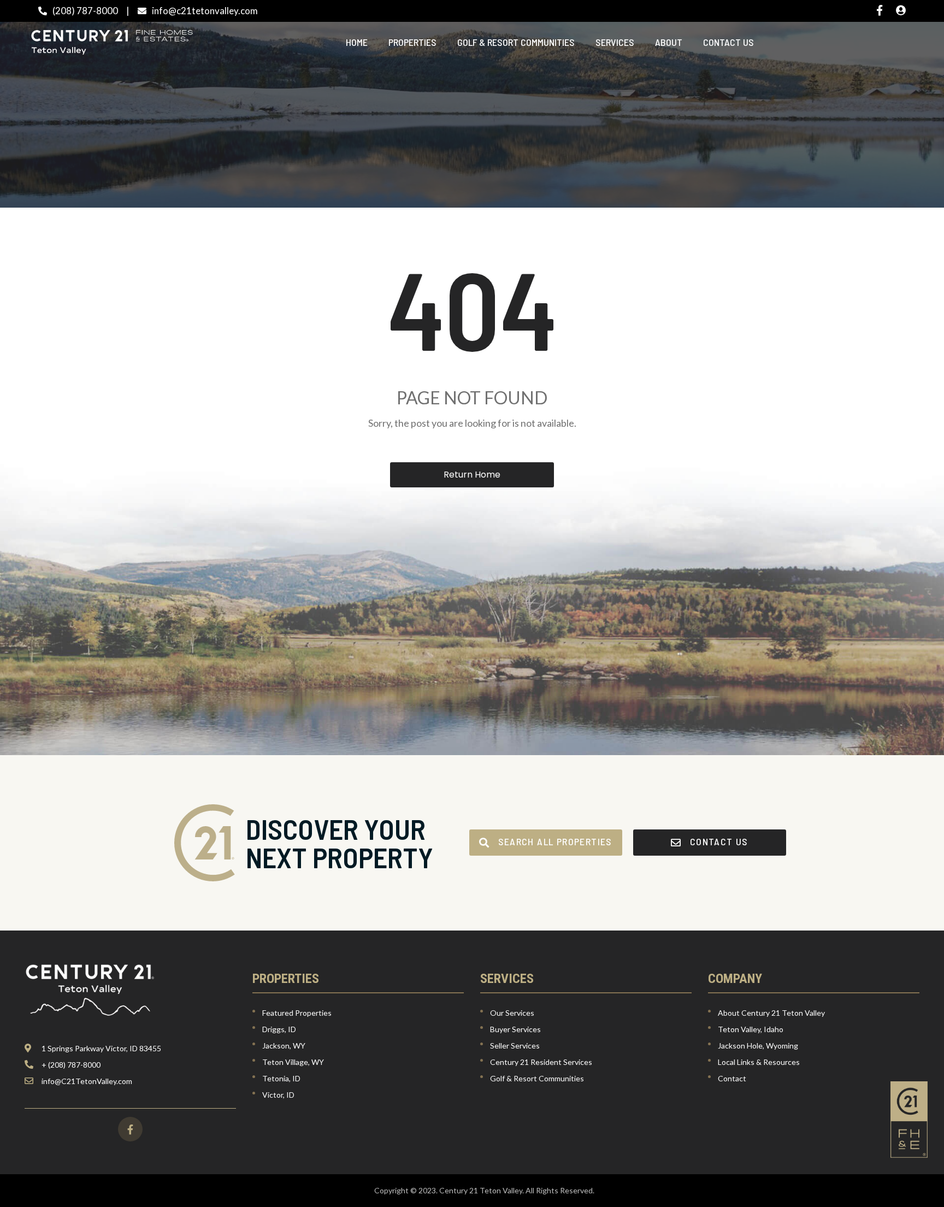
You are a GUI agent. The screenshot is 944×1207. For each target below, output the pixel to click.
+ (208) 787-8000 (71, 1064)
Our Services (512, 1012)
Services (614, 42)
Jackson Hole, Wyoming (758, 1045)
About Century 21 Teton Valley (771, 1012)
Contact (732, 1078)
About (668, 42)
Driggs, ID (279, 1029)
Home (357, 42)
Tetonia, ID (281, 1078)
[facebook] (130, 1129)
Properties (412, 42)
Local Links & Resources (759, 1062)
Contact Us (728, 42)
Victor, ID (278, 1094)
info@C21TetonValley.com (87, 1081)
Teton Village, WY (293, 1062)
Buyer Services (515, 1029)
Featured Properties (297, 1012)
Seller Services (515, 1045)
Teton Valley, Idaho (750, 1029)
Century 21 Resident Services (541, 1062)
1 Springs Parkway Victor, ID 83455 (101, 1048)
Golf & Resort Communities (516, 42)
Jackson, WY (283, 1045)
